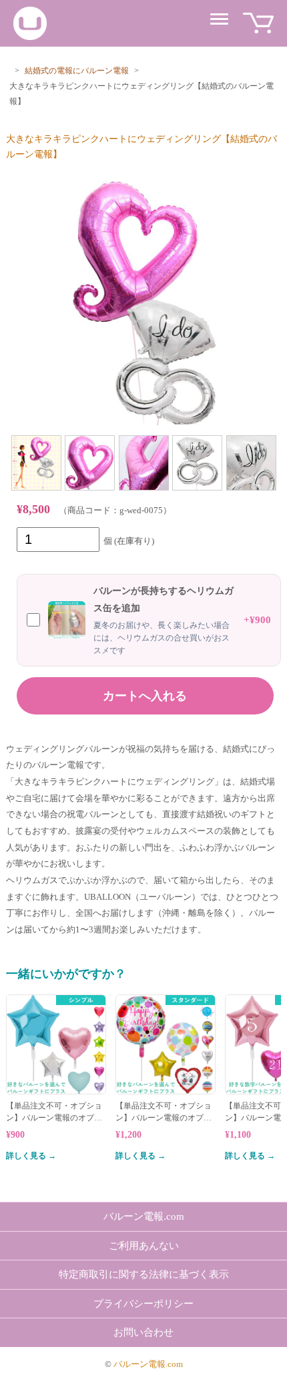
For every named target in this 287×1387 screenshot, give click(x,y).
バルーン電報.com (143, 1216)
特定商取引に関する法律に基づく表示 (144, 1274)
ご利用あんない (144, 1245)
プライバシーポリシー (143, 1303)
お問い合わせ (143, 1332)
